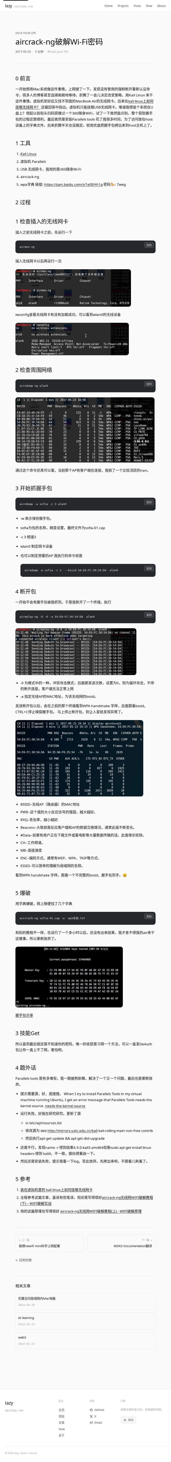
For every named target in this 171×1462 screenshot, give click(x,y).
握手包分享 (24, 1015)
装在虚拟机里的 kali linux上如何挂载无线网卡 (56, 1189)
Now (149, 6)
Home (108, 6)
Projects (123, 6)
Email (98, 1423)
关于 (61, 1435)
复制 (149, 245)
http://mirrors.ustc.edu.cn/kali (73, 1130)
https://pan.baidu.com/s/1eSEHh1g (73, 184)
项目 (61, 1416)
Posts (137, 6)
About (161, 6)
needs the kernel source (65, 1105)
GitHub (99, 1410)
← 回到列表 (23, 1260)
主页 (61, 1410)
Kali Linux (28, 153)
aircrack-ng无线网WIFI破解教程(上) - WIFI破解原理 (101, 1211)
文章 (61, 1423)
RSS (130, 1420)
